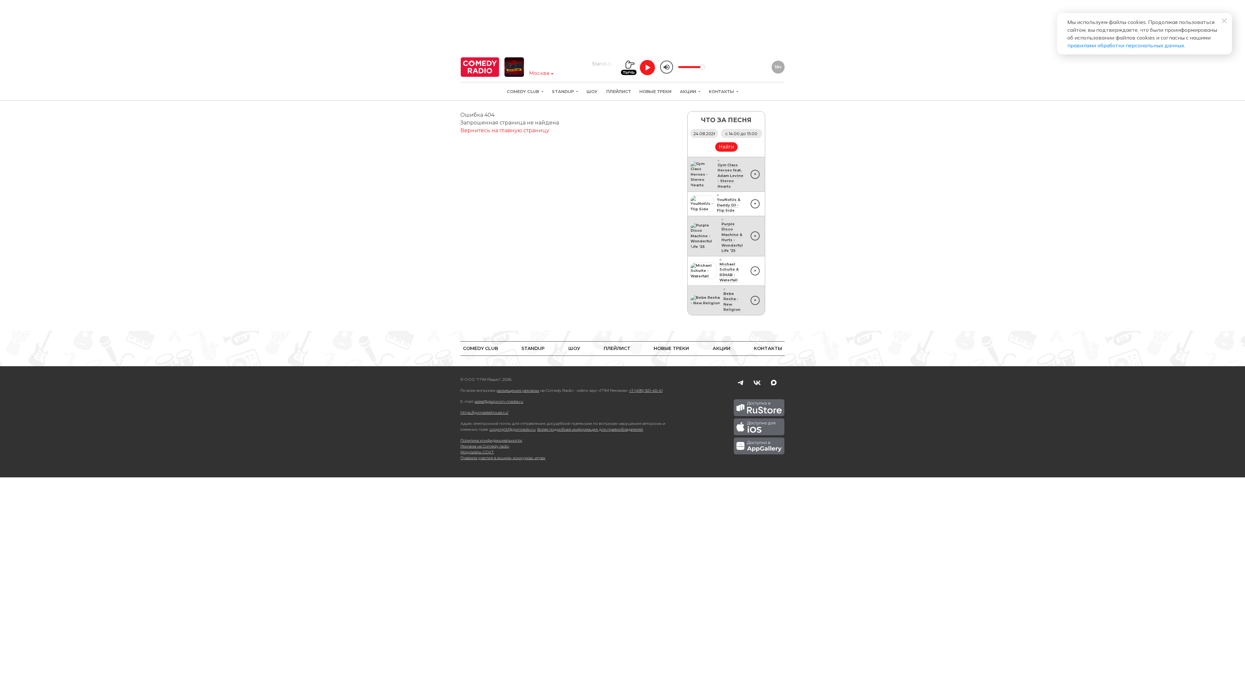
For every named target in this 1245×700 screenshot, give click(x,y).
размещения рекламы (517, 390)
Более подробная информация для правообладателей (590, 429)
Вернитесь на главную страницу (504, 130)
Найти (726, 147)
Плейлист (618, 91)
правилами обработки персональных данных (1125, 45)
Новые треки (655, 91)
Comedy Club (523, 91)
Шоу (592, 91)
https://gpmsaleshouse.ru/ (484, 412)
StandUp (563, 91)
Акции (688, 91)
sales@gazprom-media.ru (499, 401)
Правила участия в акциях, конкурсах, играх (502, 457)
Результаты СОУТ (477, 451)
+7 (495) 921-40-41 (646, 390)
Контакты (722, 91)
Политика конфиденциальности (491, 440)
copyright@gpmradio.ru (513, 429)
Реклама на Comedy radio (484, 446)
